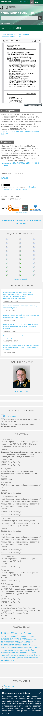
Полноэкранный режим (30, 105)
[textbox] (21, 18)
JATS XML (5, 178)
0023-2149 (23, 1)
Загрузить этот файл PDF (11, 36)
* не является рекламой (21, 212)
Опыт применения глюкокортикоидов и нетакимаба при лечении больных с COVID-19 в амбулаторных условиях (21, 347)
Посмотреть (9, 686)
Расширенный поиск (9, 23)
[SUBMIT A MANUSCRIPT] (9, 670)
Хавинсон (26, 34)
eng (36, 2)
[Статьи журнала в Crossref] (24, 208)
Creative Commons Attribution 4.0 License (18, 188)
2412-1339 (23, 3)
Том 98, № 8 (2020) (14, 34)
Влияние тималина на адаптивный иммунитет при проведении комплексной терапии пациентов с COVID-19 (20, 326)
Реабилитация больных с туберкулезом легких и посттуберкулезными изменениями (20, 337)
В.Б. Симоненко (21, 391)
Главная (3, 34)
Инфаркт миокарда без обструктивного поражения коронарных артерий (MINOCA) (21, 316)
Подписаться (9, 688)
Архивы (19, 28)
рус (41, 2)
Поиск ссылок (10, 416)
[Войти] (32, 2)
